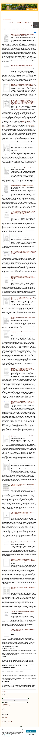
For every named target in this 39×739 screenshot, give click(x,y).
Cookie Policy (6, 735)
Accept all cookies (31, 731)
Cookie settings (7, 734)
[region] (19, 733)
